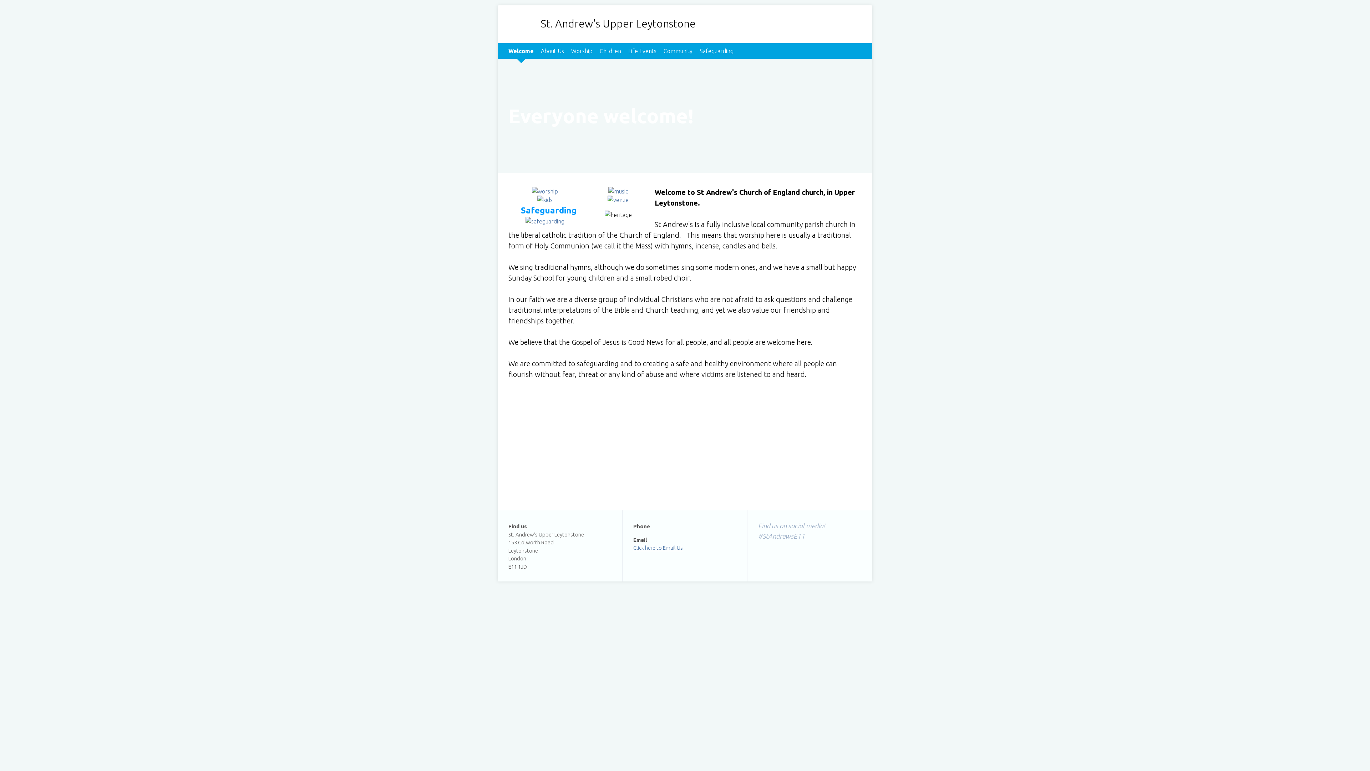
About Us (552, 51)
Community (678, 51)
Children (610, 51)
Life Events (642, 51)
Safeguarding (717, 51)
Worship (582, 51)
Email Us (673, 548)
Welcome (521, 51)
